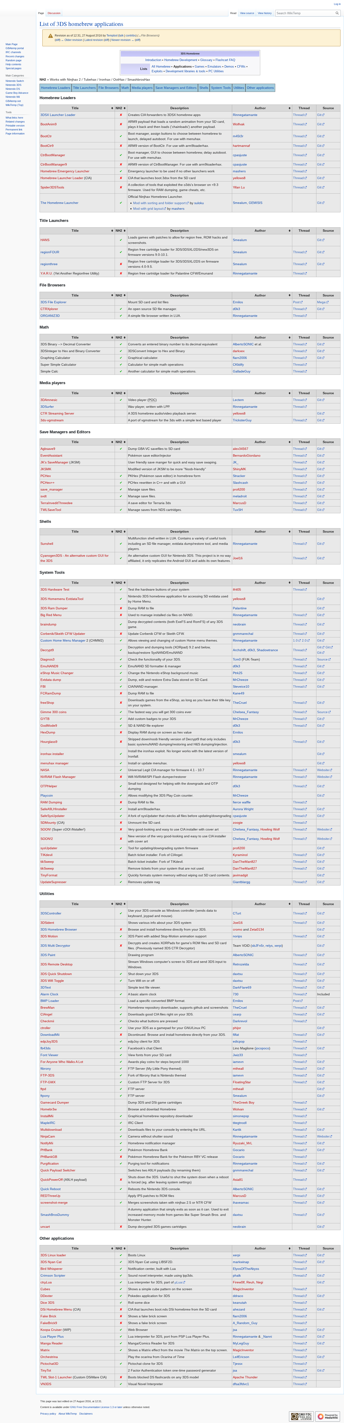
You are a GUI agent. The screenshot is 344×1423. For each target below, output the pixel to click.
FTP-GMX (47, 1082)
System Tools (221, 88)
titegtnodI (240, 1123)
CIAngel (46, 1014)
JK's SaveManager (54, 462)
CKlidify (238, 364)
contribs (131, 35)
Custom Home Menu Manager (62, 640)
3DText (45, 987)
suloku (199, 203)
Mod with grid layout (148, 208)
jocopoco (262, 1048)
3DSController (50, 913)
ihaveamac (241, 1202)
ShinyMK (239, 469)
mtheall (238, 1068)
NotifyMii (46, 1143)
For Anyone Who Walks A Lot (61, 1062)
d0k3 (236, 309)
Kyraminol (240, 855)
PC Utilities (216, 71)
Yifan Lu (239, 187)
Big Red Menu (51, 615)
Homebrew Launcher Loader (61, 178)
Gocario (239, 1150)
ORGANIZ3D (50, 316)
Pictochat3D (49, 1363)
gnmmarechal (243, 634)
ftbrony (45, 1068)
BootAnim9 (48, 124)
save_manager (51, 489)
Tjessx (237, 1363)
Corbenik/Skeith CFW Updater (62, 634)
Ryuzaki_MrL (242, 1143)
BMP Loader (49, 1001)
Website (323, 770)
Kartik (237, 1129)
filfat (236, 1035)
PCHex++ (47, 482)
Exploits (157, 71)
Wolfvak (239, 124)
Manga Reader (51, 1343)
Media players (142, 88)
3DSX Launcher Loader (57, 115)
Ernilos (238, 302)
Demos (229, 66)
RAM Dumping (51, 802)
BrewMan (47, 1007)
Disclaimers (86, 1413)
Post (296, 302)
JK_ (235, 462)
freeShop (47, 702)
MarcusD (239, 503)
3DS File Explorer (53, 302)
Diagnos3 (47, 659)
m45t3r (238, 136)
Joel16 (238, 558)
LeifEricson (241, 1357)
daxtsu (238, 974)
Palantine (240, 608)
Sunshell (46, 543)
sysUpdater (48, 848)
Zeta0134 (257, 929)
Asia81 (238, 1179)
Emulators (214, 66)
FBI (43, 686)
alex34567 (240, 449)
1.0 (295, 640)
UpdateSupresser (53, 882)
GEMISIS (255, 203)
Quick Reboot (50, 1189)
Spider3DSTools (52, 187)
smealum (239, 754)
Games (200, 66)
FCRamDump (50, 693)
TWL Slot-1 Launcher (56, 1377)
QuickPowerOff (51, 1179)
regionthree (49, 264)
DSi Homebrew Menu (56, 1309)
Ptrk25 (237, 673)
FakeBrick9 (48, 1323)
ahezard (239, 1309)
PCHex (45, 476)
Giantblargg (241, 882)
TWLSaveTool (50, 510)
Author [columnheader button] (260, 108)
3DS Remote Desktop (56, 964)
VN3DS (45, 1384)
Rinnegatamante (245, 115)
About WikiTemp (68, 1413)
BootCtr (46, 136)
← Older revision (71, 39)
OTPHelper (48, 786)
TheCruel (240, 702)
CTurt (237, 913)
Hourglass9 (48, 742)
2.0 (304, 640)
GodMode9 (48, 725)
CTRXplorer (49, 309)
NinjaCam (47, 1136)
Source (322, 659)
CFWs (241, 66)
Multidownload (51, 1129)
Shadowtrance (267, 650)
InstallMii (46, 1116)
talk (121, 35)
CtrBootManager (52, 155)
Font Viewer (49, 1055)
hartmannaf (241, 146)
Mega (321, 302)
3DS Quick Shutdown (56, 974)
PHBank (46, 1150)
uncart (45, 1226)
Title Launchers (84, 88)
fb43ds (45, 1048)
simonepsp (241, 1116)
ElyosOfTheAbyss (246, 1269)
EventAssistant (51, 455)
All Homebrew (161, 66)
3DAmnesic (48, 400)
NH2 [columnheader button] (119, 108)
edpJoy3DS (49, 1041)
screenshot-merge (54, 1202)
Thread (298, 115)
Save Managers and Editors (176, 88)
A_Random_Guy (245, 1323)
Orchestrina (49, 1357)
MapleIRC (47, 1123)
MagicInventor (243, 1289)
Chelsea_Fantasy (246, 712)
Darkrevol (240, 1021)
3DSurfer (47, 406)
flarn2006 (240, 358)
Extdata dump (50, 680)
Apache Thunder (245, 1377)
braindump (48, 624)
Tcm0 (237, 659)
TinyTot (45, 1370)
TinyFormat (48, 875)
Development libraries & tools (185, 71)
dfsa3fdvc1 (241, 1384)
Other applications (260, 88)
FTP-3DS (47, 1075)
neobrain (239, 624)
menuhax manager (54, 763)
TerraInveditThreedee (56, 503)
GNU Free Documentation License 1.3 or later (96, 1407)
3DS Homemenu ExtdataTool (61, 599)
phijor (237, 1028)
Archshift (239, 650)
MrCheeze (240, 680)
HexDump (47, 732)
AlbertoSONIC (243, 344)
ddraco (238, 1296)
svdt (43, 496)
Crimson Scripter (52, 1275)
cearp (237, 1014)
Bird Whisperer (51, 1269)
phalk (237, 1275)
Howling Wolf (270, 829)
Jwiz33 (238, 1055)
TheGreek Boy (243, 1102)
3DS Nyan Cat (51, 1262)
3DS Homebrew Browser (58, 929)
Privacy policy (48, 1413)
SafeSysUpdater (52, 816)
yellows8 (239, 178)
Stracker (239, 476)
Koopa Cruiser (51, 1330)
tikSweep (47, 861)
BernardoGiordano (246, 455)
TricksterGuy (242, 420)
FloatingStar (242, 1082)
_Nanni (266, 1336)
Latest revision (93, 39)
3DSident (47, 923)
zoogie (238, 822)
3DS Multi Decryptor (55, 945)
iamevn (238, 1062)
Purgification (49, 1163)
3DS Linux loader (53, 1255)
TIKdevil (46, 855)
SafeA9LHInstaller (53, 809)
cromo (237, 929)
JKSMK (45, 469)
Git (319, 115)
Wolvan (238, 1109)
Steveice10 (241, 686)
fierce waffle (242, 802)
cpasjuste (240, 155)
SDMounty (48, 822)
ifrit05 (237, 589)
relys (269, 945)
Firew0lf (239, 1282)
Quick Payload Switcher (57, 1170)
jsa (235, 1330)
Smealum (240, 203)
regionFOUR (49, 252)
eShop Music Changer (56, 673)
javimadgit (240, 875)
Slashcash (240, 482)
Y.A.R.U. (46, 273)
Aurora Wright (243, 809)
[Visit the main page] (18, 18)
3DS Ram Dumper (54, 608)
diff (57, 39)
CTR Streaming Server (57, 413)
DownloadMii (49, 1035)
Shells (203, 88)
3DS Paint (47, 955)
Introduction (153, 60)
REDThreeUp (50, 1196)
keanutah (240, 1302)
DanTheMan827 (245, 861)
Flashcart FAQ (225, 60)
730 (235, 994)
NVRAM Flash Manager (58, 777)
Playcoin (46, 795)
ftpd (43, 1089)
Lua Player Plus (52, 1336)
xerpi (278, 945)
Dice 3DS (47, 1302)
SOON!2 (46, 839)
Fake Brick (48, 1316)
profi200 (239, 489)
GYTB (44, 719)
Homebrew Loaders (55, 88)
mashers (239, 171)
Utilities (239, 88)
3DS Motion (49, 936)
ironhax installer (52, 754)
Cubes (45, 1289)
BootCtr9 (47, 146)
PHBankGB (48, 1157)
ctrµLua (46, 1282)
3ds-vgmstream (52, 420)
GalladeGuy (241, 371)
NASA (44, 770)
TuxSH (238, 510)
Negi (259, 1282)
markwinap (241, 1262)
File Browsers (109, 88)
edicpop (239, 1041)
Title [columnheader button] (75, 108)
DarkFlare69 (242, 987)
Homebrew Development (180, 60)
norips (237, 936)
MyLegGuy (241, 1343)
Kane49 (238, 693)
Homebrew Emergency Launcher (64, 171)
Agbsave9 (47, 449)
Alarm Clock (49, 994)
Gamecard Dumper (54, 1102)
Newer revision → (122, 39)
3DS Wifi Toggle (52, 980)
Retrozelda (241, 964)
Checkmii (47, 1021)
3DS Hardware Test (54, 589)
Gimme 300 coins (53, 712)
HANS (44, 240)
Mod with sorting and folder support (159, 203)
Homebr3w (48, 1109)
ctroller (45, 1028)
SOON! (45, 829)
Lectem (238, 400)
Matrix (45, 1350)
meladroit (240, 496)
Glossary (206, 60)
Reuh (250, 1282)
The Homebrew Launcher (59, 203)
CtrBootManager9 (53, 164)
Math (125, 88)
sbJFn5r (258, 945)
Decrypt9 (47, 650)
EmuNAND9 (49, 666)
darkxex (239, 351)
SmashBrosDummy (54, 1215)
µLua (178, 1282)
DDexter (46, 1296)
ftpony (45, 1096)
